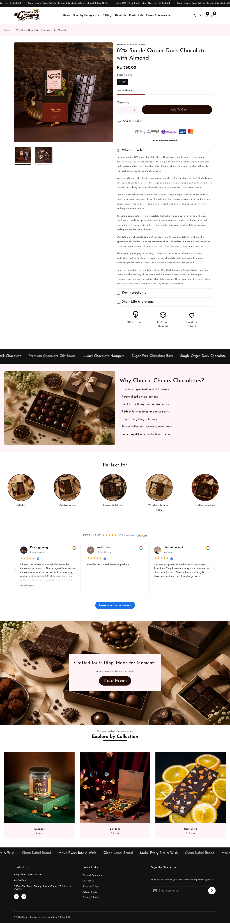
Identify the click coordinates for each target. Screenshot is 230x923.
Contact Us (136, 15)
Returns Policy (89, 892)
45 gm (122, 83)
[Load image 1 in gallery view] (23, 155)
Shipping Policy (90, 886)
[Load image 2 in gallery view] (43, 155)
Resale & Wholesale (158, 15)
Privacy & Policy (90, 897)
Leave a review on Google (115, 605)
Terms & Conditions (92, 875)
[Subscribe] (212, 890)
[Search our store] (195, 15)
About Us (120, 15)
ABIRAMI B (64, 917)
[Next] (214, 569)
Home (66, 15)
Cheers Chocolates (32, 917)
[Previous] (16, 569)
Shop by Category (84, 15)
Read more (27, 585)
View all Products (115, 680)
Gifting (106, 15)
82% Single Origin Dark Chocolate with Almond (41, 30)
